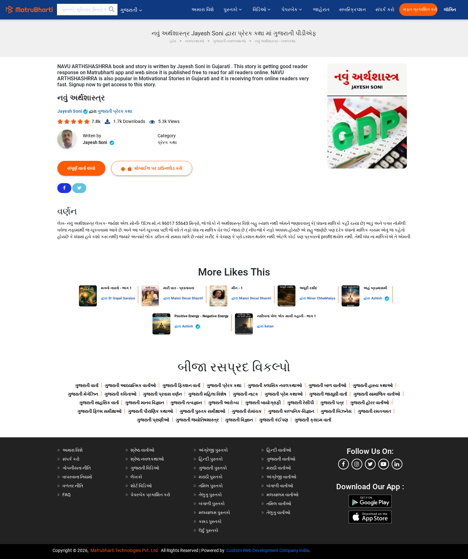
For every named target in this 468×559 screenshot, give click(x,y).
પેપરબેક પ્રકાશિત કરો (150, 494)
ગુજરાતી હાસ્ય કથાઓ (373, 385)
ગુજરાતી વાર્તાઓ (280, 459)
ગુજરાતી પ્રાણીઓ (153, 419)
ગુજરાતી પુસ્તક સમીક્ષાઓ (202, 411)
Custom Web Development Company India (267, 550)
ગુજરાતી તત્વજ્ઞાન (186, 402)
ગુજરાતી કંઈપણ (273, 419)
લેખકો (136, 476)
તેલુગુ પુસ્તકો (210, 494)
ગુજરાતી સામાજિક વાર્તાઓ (376, 394)
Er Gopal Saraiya (122, 298)
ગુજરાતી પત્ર (332, 402)
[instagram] (356, 464)
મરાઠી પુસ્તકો (211, 476)
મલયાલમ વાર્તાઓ (282, 494)
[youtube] (383, 464)
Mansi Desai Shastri (187, 298)
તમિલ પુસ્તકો (211, 485)
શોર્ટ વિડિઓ (141, 485)
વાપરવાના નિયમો (77, 476)
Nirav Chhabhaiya (321, 298)
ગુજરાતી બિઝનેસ (336, 411)
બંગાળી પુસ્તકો (212, 503)
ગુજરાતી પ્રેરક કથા (114, 111)
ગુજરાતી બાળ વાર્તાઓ (327, 385)
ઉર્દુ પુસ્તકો (208, 530)
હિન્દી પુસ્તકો (211, 459)
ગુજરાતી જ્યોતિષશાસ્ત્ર (197, 419)
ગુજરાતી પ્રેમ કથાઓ (284, 394)
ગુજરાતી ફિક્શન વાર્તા (181, 385)
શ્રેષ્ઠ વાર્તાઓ (142, 450)
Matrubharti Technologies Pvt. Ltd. (125, 550)
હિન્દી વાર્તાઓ (278, 450)
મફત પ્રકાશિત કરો (420, 9)
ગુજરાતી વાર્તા (86, 385)
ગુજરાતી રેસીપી (300, 402)
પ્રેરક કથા (167, 142)
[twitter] (370, 464)
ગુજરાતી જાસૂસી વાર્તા (328, 394)
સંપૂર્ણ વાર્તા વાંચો (81, 168)
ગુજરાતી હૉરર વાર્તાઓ (369, 402)
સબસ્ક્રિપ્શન (352, 9)
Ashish (377, 298)
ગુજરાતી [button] (129, 10)
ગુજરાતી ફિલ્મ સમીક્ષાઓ (99, 411)
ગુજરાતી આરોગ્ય (223, 402)
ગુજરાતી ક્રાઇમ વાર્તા (312, 419)
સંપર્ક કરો (384, 9)
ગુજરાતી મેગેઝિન (83, 394)
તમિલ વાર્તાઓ (278, 503)
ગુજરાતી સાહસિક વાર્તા (99, 402)
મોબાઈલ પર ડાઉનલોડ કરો (157, 168)
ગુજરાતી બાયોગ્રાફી (263, 402)
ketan (269, 326)
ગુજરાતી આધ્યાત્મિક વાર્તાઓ (130, 385)
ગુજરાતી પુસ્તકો (213, 467)
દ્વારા (105, 298)
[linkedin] (397, 464)
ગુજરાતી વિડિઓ (145, 467)
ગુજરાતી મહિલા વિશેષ (207, 394)
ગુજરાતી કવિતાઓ (120, 394)
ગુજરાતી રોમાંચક (247, 411)
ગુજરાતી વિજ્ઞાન (239, 419)
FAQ (66, 494)
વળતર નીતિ (72, 485)
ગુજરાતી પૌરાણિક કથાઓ (150, 411)
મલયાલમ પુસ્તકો (214, 512)
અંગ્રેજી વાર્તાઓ (281, 476)
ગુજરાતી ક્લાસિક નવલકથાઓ (275, 385)
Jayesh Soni (70, 111)
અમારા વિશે (202, 9)
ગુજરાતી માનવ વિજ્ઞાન (144, 402)
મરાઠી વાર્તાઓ (278, 467)
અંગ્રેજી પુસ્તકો (213, 450)
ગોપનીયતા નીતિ (76, 467)
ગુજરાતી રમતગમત (374, 411)
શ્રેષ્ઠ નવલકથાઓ (147, 459)
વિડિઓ (260, 9)
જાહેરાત (321, 9)
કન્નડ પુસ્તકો (210, 521)
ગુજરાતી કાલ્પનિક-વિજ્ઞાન (291, 411)
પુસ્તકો (231, 9)
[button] (111, 9)
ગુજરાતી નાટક (245, 394)
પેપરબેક (290, 9)
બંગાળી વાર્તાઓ (279, 485)
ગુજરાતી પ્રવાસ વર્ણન (162, 394)
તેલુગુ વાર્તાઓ (278, 512)
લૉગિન (450, 9)
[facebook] (343, 464)
